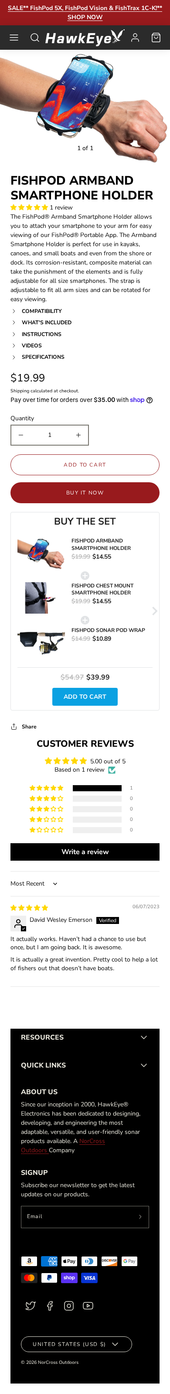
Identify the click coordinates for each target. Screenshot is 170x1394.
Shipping (19, 391)
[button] (13, 37)
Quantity (22, 418)
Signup (34, 1173)
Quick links (43, 1065)
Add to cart (85, 697)
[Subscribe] (140, 1217)
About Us (39, 1092)
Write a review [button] (85, 852)
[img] (29, 908)
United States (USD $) (69, 1344)
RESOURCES (42, 1037)
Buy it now (85, 492)
